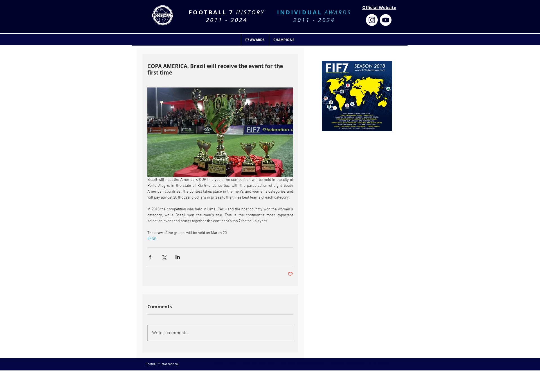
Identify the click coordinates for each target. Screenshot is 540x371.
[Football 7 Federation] (372, 20)
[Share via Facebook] (150, 257)
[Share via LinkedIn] (177, 257)
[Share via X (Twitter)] (163, 257)
